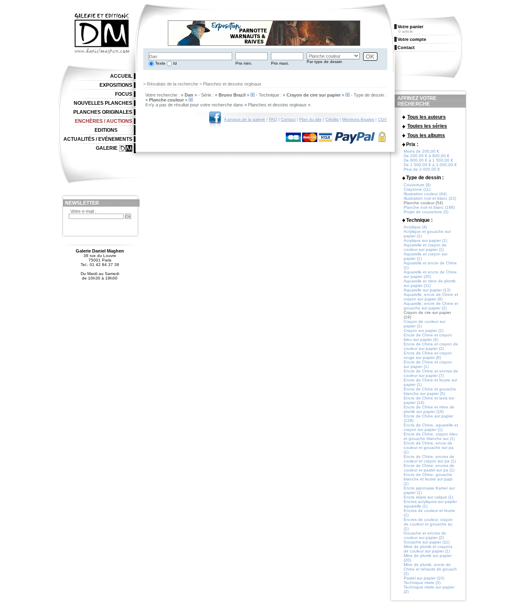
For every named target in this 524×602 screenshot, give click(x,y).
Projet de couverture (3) (426, 212)
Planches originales (102, 112)
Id (174, 63)
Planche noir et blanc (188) (429, 207)
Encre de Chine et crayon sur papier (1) (428, 364)
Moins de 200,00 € (421, 151)
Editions (106, 130)
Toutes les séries (427, 126)
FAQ (273, 119)
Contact (288, 119)
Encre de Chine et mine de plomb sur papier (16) (429, 409)
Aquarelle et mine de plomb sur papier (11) (430, 283)
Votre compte (412, 39)
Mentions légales (358, 119)
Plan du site (310, 119)
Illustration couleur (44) (425, 194)
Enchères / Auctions (103, 121)
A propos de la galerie (244, 119)
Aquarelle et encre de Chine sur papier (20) (430, 274)
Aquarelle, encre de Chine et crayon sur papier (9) (431, 296)
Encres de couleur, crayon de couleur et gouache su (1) (428, 524)
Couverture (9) (417, 185)
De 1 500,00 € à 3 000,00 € (430, 164)
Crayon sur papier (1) (423, 330)
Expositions (115, 85)
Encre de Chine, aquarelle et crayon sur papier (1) (431, 427)
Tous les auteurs (426, 117)
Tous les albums (426, 135)
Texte (159, 63)
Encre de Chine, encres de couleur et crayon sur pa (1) (430, 458)
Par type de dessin (324, 61)
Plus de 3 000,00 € (422, 169)
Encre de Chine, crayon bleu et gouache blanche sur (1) (431, 436)
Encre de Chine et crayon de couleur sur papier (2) (431, 346)
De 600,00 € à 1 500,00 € (428, 160)
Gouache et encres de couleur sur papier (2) (425, 535)
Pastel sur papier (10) (424, 578)
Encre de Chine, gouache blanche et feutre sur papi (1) (428, 479)
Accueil (121, 76)
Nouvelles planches (103, 103)
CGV (382, 119)
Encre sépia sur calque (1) (428, 497)
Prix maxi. (280, 63)
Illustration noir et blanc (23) (430, 198)
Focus (123, 94)
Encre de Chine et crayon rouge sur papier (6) (428, 355)
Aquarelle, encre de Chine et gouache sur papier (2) (431, 305)
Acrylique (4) (415, 227)
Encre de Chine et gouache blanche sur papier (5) (430, 391)
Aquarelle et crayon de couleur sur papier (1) (425, 247)
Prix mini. (243, 63)
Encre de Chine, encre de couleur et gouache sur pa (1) (429, 447)
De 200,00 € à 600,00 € (426, 155)
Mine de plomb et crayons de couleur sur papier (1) (428, 548)
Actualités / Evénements (97, 139)
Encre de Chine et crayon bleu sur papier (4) (428, 337)
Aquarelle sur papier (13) (427, 290)
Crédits (332, 119)
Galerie (106, 148)
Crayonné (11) (417, 189)
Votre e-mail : (83, 211)
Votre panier (410, 26)
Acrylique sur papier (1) (425, 240)
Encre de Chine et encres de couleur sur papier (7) (431, 373)
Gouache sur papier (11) (426, 542)
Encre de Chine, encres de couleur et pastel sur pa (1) (429, 467)
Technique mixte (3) (422, 582)
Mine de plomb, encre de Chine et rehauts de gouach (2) (430, 569)
